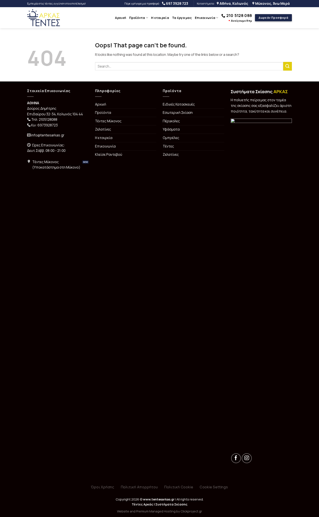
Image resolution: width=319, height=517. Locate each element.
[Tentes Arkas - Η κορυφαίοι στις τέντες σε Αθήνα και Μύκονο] (43, 17)
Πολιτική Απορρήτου (139, 487)
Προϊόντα (137, 18)
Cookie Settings (214, 487)
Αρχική (120, 18)
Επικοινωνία (205, 18)
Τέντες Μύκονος (108, 121)
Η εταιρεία (160, 18)
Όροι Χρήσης (102, 487)
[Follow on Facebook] (236, 458)
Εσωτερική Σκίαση (178, 112)
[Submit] (287, 66)
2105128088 (48, 119)
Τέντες (168, 146)
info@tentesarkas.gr (47, 135)
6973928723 (48, 125)
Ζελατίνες (103, 129)
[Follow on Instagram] (247, 458)
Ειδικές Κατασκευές (179, 104)
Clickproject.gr (191, 511)
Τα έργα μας (182, 18)
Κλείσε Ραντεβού (108, 154)
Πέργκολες (171, 121)
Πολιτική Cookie (178, 487)
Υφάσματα (171, 129)
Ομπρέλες (171, 137)
